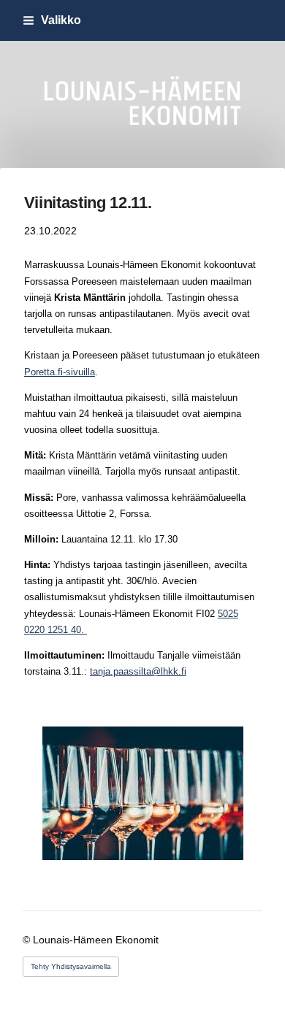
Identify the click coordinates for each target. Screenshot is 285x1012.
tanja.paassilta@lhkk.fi (138, 671)
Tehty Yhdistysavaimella (71, 966)
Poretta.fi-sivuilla (59, 372)
